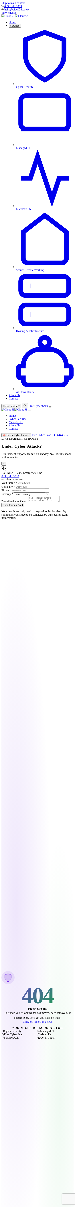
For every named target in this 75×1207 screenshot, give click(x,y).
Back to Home (31, 1021)
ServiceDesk (8, 12)
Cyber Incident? (11, 406)
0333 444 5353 (13, 6)
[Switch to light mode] (25, 405)
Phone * (6, 490)
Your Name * (9, 482)
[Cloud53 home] (14, 16)
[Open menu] (50, 406)
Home (12, 22)
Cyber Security (17, 418)
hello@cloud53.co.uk (16, 9)
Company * (8, 486)
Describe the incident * (14, 501)
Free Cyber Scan (38, 405)
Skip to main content (13, 3)
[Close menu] (29, 410)
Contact (13, 398)
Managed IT (16, 422)
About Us (14, 395)
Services (14, 25)
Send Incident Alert (13, 505)
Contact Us (46, 1021)
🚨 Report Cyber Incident (16, 435)
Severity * (7, 494)
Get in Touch (47, 1037)
